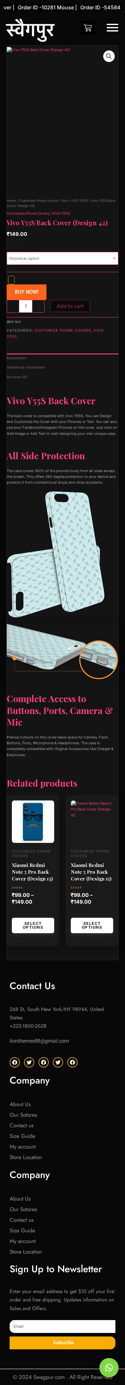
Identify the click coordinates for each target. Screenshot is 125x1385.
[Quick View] (21, 913)
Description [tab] (17, 358)
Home (11, 200)
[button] (109, 56)
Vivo (64, 200)
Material (16, 246)
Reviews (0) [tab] (17, 377)
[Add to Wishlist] (11, 280)
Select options (33, 925)
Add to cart (70, 306)
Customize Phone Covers (38, 200)
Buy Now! (26, 292)
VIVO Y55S (79, 200)
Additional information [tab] (26, 367)
